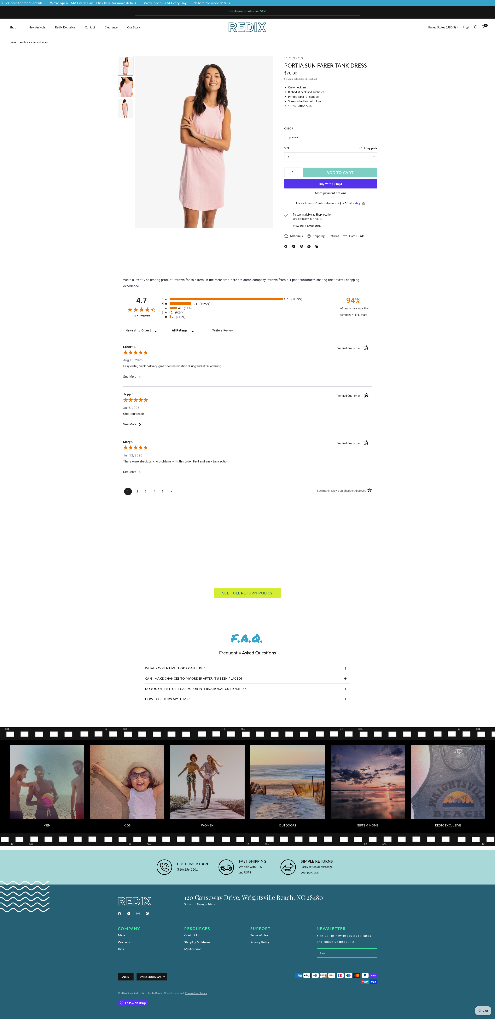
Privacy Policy (260, 942)
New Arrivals (37, 27)
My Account (192, 949)
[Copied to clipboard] (317, 246)
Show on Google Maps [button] (200, 904)
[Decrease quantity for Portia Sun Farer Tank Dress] (287, 172)
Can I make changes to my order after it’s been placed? (193, 678)
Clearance (111, 27)
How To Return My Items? (167, 699)
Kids (127, 825)
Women (207, 825)
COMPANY (129, 928)
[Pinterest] (302, 246)
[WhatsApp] (309, 246)
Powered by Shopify (196, 993)
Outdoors (287, 825)
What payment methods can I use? (175, 668)
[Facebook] (286, 246)
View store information (307, 225)
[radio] (247, 299)
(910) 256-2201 (187, 869)
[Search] (476, 27)
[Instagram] (141, 913)
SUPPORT (260, 928)
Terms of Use (259, 935)
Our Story (133, 27)
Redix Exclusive (65, 27)
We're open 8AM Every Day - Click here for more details (68, 3)
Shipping (288, 78)
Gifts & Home (368, 825)
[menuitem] (18, 27)
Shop (13, 27)
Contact (90, 27)
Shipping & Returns (197, 942)
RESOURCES (197, 928)
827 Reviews (146, 316)
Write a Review (223, 330)
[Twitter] (131, 913)
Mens (121, 935)
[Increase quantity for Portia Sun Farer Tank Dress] (298, 172)
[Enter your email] (373, 953)
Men (47, 825)
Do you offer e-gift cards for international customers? (195, 688)
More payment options (330, 193)
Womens (124, 942)
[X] (294, 246)
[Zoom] (264, 64)
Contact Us (192, 935)
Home (13, 42)
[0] (482, 27)
